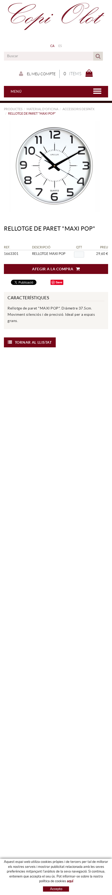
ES (60, 46)
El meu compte (40, 74)
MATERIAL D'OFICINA (42, 109)
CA (52, 46)
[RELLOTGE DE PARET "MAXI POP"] (54, 166)
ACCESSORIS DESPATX (79, 109)
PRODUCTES (13, 109)
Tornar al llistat (33, 342)
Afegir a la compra (52, 269)
